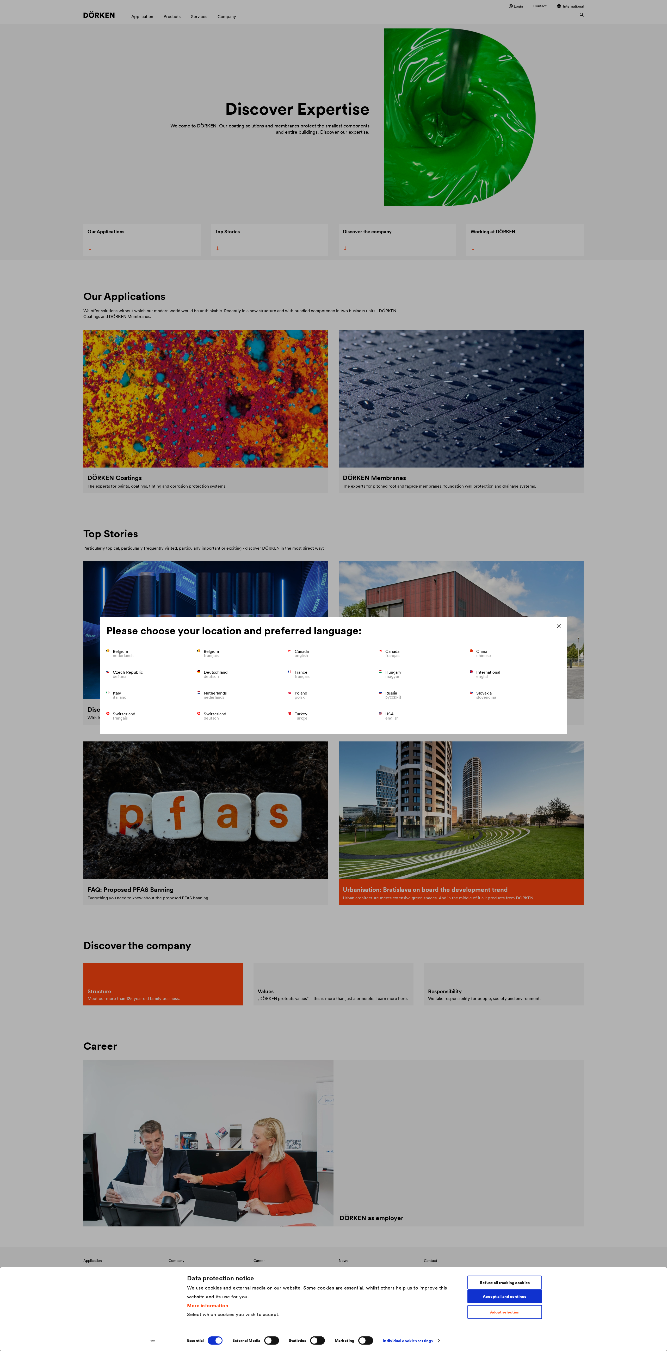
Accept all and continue (505, 1296)
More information (207, 1305)
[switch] (271, 1340)
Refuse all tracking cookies (505, 1282)
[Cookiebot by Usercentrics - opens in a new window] (152, 1341)
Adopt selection (505, 1312)
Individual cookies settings (408, 1340)
